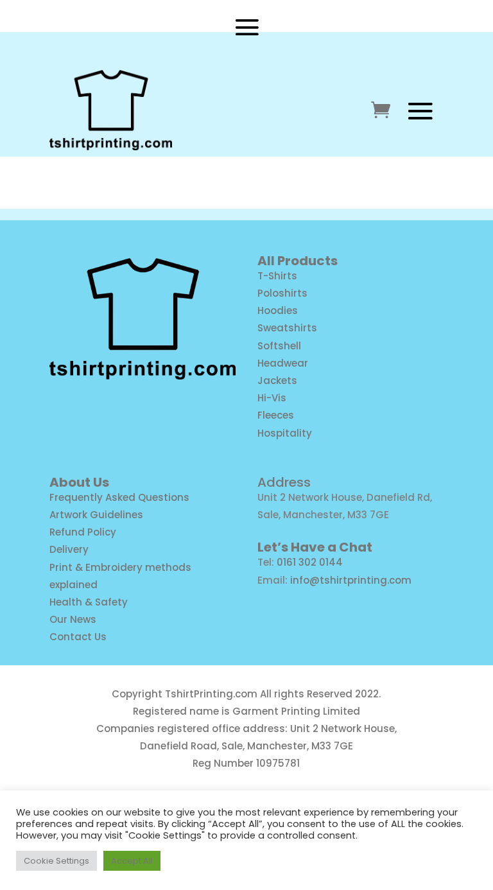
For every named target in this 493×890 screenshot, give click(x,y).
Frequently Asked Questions (119, 497)
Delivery (69, 549)
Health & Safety (88, 602)
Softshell (279, 346)
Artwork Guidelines (96, 514)
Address (284, 482)
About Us (79, 482)
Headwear (282, 363)
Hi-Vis (271, 398)
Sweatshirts (287, 328)
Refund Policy (82, 532)
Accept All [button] (132, 861)
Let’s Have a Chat (314, 547)
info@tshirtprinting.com (350, 580)
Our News (72, 619)
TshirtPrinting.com (211, 694)
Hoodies (277, 310)
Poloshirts (282, 293)
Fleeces (275, 415)
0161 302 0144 (310, 562)
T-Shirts (277, 276)
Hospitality (284, 433)
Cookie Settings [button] (56, 861)
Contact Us (78, 636)
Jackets (277, 380)
